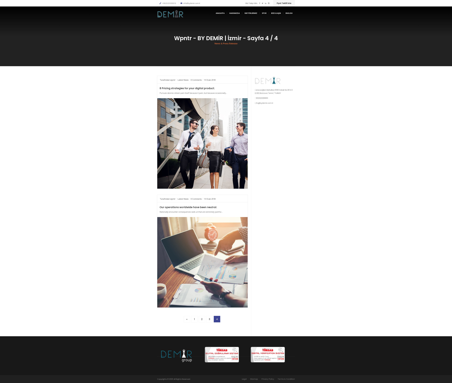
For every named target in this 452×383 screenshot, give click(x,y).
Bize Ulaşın (276, 13)
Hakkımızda (234, 13)
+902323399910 (169, 3)
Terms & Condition (286, 379)
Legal (244, 379)
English (289, 13)
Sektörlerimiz (250, 13)
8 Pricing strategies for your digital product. (187, 88)
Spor (264, 13)
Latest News (183, 80)
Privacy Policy (267, 379)
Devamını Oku (168, 184)
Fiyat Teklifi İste (284, 3)
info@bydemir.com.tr (191, 3)
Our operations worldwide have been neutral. (188, 207)
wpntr (173, 80)
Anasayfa (220, 13)
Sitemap (254, 379)
